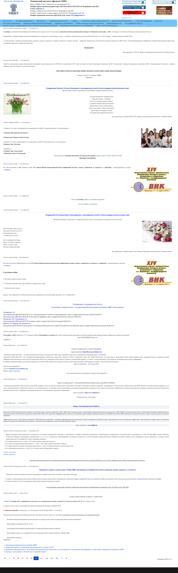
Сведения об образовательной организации (37, 23)
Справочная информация (144, 21)
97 (22, 558)
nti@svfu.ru (40, 9)
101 (41, 558)
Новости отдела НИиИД (10, 164)
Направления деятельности (58, 21)
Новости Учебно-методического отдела (15, 28)
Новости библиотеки (9, 345)
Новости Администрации (10, 83)
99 (31, 558)
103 (51, 558)
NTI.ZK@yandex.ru (78, 15)
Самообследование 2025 (114, 23)
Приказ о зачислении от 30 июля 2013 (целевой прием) (26, 552)
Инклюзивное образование (11, 23)
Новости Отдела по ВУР (10, 331)
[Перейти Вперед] (62, 558)
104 (57, 558)
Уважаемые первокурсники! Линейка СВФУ (21, 545)
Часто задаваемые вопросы (133, 23)
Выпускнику (158, 21)
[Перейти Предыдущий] (9, 558)
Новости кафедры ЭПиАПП (11, 122)
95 (14, 558)
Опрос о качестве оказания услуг (106, 26)
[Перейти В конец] (66, 558)
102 (46, 558)
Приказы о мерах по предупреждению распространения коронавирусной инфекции (30, 26)
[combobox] (132, 18)
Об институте (7, 21)
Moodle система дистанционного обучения (90, 23)
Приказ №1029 (106, 155)
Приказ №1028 (116, 155)
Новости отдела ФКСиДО (10, 60)
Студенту (74, 21)
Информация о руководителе (63, 23)
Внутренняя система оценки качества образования (76, 26)
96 (18, 558)
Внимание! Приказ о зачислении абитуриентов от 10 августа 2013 (30, 547)
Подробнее (89, 77)
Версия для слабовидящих (13, 1)
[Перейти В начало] (5, 558)
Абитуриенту (41, 21)
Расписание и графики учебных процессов (95, 21)
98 (27, 558)
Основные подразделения (24, 21)
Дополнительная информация (121, 21)
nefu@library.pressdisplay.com (18, 368)
